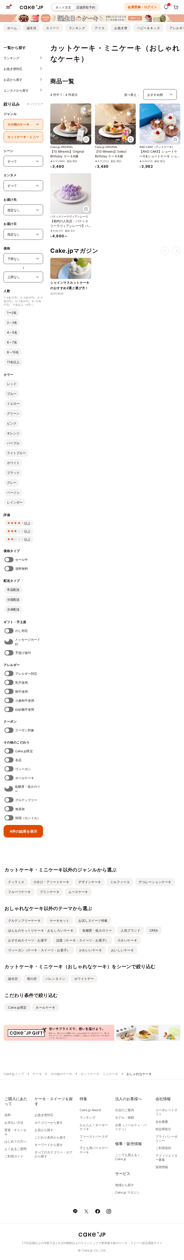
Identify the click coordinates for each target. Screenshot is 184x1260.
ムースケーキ (78, 892)
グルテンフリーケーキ (24, 920)
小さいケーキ (127, 940)
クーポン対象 (24, 730)
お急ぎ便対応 (44, 1115)
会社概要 (162, 1122)
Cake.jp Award (90, 1110)
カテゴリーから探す (49, 1122)
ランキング (77, 28)
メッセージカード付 (27, 642)
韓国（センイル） (28, 818)
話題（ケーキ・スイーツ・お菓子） (82, 940)
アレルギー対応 (26, 673)
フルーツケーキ (19, 892)
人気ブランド (130, 930)
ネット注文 (63, 7)
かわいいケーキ (90, 950)
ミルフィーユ (120, 882)
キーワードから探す (49, 1145)
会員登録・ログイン (142, 7)
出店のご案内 (124, 1110)
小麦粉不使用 (24, 700)
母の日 (32, 979)
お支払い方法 (13, 1122)
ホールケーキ (24, 778)
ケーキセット (59, 920)
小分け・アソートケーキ (51, 882)
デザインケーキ (89, 882)
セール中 (21, 559)
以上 (27, 523)
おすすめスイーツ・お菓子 (27, 940)
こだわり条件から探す (50, 1137)
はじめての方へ (15, 1141)
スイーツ (52, 28)
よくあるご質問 (15, 1149)
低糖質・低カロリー (27, 789)
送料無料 (21, 568)
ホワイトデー (84, 979)
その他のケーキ (61, 1074)
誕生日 (32, 28)
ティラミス (16, 882)
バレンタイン (55, 979)
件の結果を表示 (23, 831)
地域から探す (124, 1185)
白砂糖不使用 (24, 709)
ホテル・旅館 (124, 1117)
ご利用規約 (163, 1148)
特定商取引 (163, 1129)
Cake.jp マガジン (127, 1192)
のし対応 (21, 631)
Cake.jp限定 (24, 751)
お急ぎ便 (120, 28)
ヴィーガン (23, 769)
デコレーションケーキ (155, 882)
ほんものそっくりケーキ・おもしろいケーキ (40, 930)
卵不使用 (21, 691)
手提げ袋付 (23, 653)
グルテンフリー (26, 800)
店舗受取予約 (85, 7)
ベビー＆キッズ (148, 28)
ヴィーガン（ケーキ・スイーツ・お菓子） (39, 950)
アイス (100, 28)
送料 (7, 1115)
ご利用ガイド (13, 1156)
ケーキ (37, 1074)
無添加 (20, 809)
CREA (153, 930)
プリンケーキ (49, 892)
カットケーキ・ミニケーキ (99, 1074)
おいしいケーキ (122, 950)
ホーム (12, 28)
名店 (18, 760)
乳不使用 (21, 682)
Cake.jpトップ (14, 1074)
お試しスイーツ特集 (93, 920)
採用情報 (162, 1167)
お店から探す (44, 1130)
